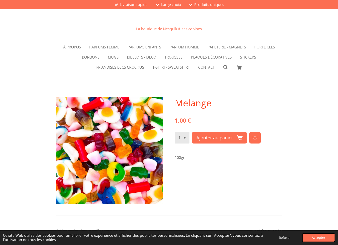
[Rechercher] (225, 67)
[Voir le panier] (239, 67)
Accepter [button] (318, 237)
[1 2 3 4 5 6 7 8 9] (182, 138)
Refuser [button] (285, 237)
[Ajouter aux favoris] (255, 138)
